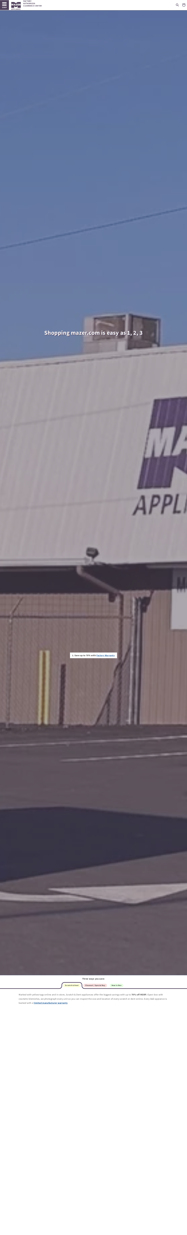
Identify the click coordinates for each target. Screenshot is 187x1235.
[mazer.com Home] (16, 6)
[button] (177, 5)
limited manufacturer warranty (50, 1002)
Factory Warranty (105, 655)
